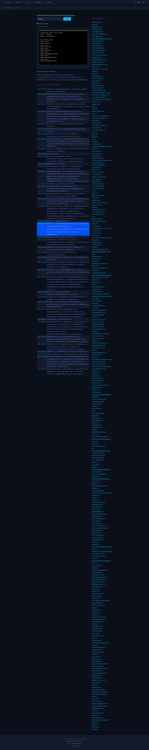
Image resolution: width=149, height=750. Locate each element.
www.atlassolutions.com (100, 668)
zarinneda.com (96, 167)
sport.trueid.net (97, 596)
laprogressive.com (98, 713)
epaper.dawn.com (54, 359)
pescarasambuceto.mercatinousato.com (62, 144)
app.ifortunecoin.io (98, 195)
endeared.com (96, 392)
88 (45, 292)
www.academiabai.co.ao (70, 336)
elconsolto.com (52, 211)
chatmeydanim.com (98, 111)
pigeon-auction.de (66, 213)
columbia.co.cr (96, 245)
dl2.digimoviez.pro (98, 324)
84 (45, 257)
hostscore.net (70, 106)
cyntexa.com (79, 94)
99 (45, 369)
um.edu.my (95, 488)
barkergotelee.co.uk (75, 287)
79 (45, 224)
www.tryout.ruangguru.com (101, 95)
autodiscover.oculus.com (100, 69)
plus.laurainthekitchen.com (57, 282)
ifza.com (61, 199)
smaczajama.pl (52, 287)
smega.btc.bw (96, 259)
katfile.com (95, 266)
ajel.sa (79, 374)
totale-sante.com (97, 530)
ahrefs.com (95, 542)
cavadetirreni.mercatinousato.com (75, 139)
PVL (78, 746)
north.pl (73, 80)
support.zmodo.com (75, 161)
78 (45, 221)
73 (45, 183)
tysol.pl (83, 341)
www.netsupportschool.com (68, 124)
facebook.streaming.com (100, 694)
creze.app (95, 303)
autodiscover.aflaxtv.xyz (100, 263)
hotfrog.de (50, 146)
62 (45, 111)
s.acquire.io (95, 371)
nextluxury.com (97, 102)
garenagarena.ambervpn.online (102, 359)
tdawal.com (64, 329)
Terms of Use (78, 741)
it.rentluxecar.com (64, 319)
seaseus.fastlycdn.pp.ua (99, 706)
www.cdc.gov (96, 81)
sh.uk (86, 106)
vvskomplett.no (64, 119)
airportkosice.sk (52, 191)
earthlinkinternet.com (99, 209)
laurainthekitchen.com (78, 277)
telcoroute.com (97, 682)
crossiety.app (51, 319)
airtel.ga (94, 207)
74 (45, 186)
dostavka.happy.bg (61, 111)
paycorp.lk (95, 270)
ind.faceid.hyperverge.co (100, 436)
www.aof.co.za (96, 230)
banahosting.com (53, 166)
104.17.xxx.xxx (96, 418)
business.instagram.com (99, 268)
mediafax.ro (51, 267)
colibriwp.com (51, 240)
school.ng (95, 434)
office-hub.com (52, 344)
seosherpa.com (52, 154)
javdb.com (95, 74)
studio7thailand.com (76, 159)
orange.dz (95, 406)
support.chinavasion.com (55, 104)
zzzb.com (95, 308)
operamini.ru (96, 465)
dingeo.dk (60, 169)
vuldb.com (73, 134)
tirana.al (40, 26)
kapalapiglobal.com (98, 511)
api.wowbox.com (97, 586)
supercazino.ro (53, 218)
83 (45, 252)
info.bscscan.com (64, 324)
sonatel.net (95, 397)
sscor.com (71, 149)
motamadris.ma (97, 661)
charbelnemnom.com (54, 186)
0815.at (49, 206)
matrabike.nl (70, 242)
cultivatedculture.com (54, 114)
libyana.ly (95, 247)
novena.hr (50, 101)
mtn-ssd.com (96, 235)
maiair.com (73, 282)
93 (45, 322)
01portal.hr (50, 341)
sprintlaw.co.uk (82, 351)
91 (45, 309)
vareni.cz (50, 221)
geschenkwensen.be (54, 339)
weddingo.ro (77, 317)
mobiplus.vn (96, 624)
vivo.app (94, 558)
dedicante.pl (51, 259)
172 (39, 89)
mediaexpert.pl (97, 425)
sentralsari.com (53, 284)
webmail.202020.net (54, 307)
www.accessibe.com (98, 455)
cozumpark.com (52, 269)
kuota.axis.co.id (97, 404)
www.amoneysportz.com (100, 486)
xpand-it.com (51, 364)
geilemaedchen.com (80, 297)
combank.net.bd (97, 626)
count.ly (94, 607)
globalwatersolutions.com (56, 237)
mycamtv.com (96, 233)
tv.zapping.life (96, 144)
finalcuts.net (96, 67)
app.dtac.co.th (96, 383)
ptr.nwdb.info (80, 194)
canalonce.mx (81, 257)
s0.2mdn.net (96, 481)
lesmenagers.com (59, 149)
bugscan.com (96, 612)
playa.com (95, 223)
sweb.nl (94, 106)
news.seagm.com (97, 36)
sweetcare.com (65, 99)
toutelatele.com (81, 344)
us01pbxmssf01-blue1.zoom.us (101, 366)
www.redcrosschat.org (99, 97)
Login (138, 2)
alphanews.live (70, 201)
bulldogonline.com (80, 206)
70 (45, 164)
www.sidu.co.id (97, 408)
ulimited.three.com (98, 635)
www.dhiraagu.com (98, 186)
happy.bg (50, 111)
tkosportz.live (96, 289)
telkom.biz (95, 725)
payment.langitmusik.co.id (100, 385)
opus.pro (59, 196)
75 (45, 193)
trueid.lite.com (96, 376)
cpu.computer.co (97, 701)
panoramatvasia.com (98, 518)
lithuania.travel (61, 366)
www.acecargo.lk (97, 631)
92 (45, 319)
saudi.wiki (63, 191)
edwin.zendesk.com (98, 413)
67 (41, 89)
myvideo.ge (65, 292)
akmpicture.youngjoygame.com (102, 551)
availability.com (97, 427)
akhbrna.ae (50, 156)
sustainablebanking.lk (99, 221)
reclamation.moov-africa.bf (101, 333)
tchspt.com (51, 314)
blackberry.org (96, 675)
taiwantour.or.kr (69, 257)
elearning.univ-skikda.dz (100, 692)
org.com (94, 638)
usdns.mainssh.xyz (98, 338)
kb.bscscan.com (77, 324)
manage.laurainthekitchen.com (78, 279)
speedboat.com (97, 57)
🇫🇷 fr (144, 2)
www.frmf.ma (63, 240)
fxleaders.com (52, 164)
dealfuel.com (51, 208)
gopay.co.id (95, 83)
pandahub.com (52, 299)
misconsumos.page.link (99, 577)
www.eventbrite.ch (98, 315)
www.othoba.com (77, 361)
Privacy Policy (70, 741)
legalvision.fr (78, 213)
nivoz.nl (79, 216)
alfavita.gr (64, 304)
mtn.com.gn (95, 633)
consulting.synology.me (99, 570)
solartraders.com (72, 104)
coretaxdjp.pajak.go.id (99, 352)
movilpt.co (95, 137)
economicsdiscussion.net (55, 242)
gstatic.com (95, 280)
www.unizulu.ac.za (98, 652)
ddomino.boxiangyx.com (100, 202)
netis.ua (94, 549)
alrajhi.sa (94, 71)
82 (45, 247)
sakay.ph (70, 249)
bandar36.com (96, 509)
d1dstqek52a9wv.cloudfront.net (102, 493)
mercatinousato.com (54, 139)
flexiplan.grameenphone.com (101, 92)
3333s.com (58, 206)
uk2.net (79, 106)
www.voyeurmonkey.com (55, 254)
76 (45, 198)
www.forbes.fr (60, 331)
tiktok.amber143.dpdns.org (56, 349)
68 (45, 154)
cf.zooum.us (96, 727)
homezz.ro (70, 244)
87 (45, 277)
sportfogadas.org (83, 272)
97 (45, 354)
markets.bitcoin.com (54, 312)
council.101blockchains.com (72, 171)
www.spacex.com (97, 31)
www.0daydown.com (54, 94)
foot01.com (84, 114)
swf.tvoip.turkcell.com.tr (99, 55)
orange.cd (95, 497)
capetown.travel (69, 196)
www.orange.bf (97, 301)
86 (45, 269)
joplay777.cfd (96, 170)
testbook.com (96, 127)
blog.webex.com (97, 151)
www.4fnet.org (82, 242)
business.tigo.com (97, 172)
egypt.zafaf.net (61, 374)
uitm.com (95, 685)
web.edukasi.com (97, 420)
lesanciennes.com (69, 186)
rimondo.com (72, 179)
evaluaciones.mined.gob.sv (100, 528)
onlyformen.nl (61, 341)
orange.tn (95, 645)
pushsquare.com (52, 99)
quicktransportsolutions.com (57, 159)
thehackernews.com (66, 344)
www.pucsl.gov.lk (97, 537)
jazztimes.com (79, 339)
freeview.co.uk (73, 136)
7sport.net (50, 196)
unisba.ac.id (73, 346)
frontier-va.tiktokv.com (99, 177)
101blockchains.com (54, 171)
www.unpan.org (73, 341)
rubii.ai (49, 149)
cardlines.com (51, 124)
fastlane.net (65, 189)
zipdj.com (70, 199)
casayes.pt (62, 287)
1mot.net (50, 249)
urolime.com (77, 247)
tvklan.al (50, 247)
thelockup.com (52, 119)
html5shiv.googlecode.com (100, 294)
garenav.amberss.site (98, 362)
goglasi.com (51, 176)
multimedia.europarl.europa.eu (101, 99)
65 (45, 134)
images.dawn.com (69, 359)
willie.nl (87, 216)
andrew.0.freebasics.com (100, 34)
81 (45, 240)
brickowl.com (74, 111)
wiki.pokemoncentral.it (55, 201)
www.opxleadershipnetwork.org (73, 129)
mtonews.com (53, 361)
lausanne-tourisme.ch (54, 322)
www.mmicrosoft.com (99, 617)
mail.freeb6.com (97, 29)
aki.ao (94, 139)
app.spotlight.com (53, 304)
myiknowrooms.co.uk (68, 218)
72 (43, 89)
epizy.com (95, 193)
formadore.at (51, 184)
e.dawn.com (60, 356)
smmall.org (50, 366)
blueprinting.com (97, 22)
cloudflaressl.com (97, 540)
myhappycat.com (97, 46)
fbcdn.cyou (95, 722)
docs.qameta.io (52, 136)
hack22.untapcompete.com (101, 720)
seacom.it (64, 284)
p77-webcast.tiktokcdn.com (101, 600)
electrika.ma (96, 476)
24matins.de (82, 144)
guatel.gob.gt (70, 216)
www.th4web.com (97, 322)
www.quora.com (97, 153)
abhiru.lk (94, 350)
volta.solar (73, 294)
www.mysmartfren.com (99, 343)
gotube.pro (95, 715)
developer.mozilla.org (99, 90)
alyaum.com (68, 322)
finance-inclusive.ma (98, 319)
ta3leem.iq (95, 331)
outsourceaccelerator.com (46, 77)
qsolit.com (73, 262)
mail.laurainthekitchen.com (56, 279)
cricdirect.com (52, 199)
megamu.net (51, 371)
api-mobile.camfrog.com (100, 703)
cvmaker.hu (63, 346)
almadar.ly (95, 142)
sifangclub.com (97, 516)
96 (45, 351)
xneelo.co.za (62, 203)
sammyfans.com (52, 329)
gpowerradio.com (97, 219)
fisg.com (62, 211)
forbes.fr (50, 331)
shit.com (94, 563)
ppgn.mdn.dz (96, 282)
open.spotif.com (97, 507)
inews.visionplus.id (98, 380)
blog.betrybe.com (65, 297)
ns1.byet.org (96, 495)
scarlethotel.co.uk (72, 169)
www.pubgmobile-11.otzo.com (101, 228)
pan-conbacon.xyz (98, 378)
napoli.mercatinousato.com (80, 141)
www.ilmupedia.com (98, 305)
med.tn (79, 201)
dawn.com (50, 356)
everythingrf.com (53, 252)
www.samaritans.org (98, 446)
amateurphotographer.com (66, 309)
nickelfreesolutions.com (99, 60)
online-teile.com (68, 369)
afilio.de (61, 164)
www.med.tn (51, 203)
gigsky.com (95, 591)
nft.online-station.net (65, 371)
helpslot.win (96, 544)
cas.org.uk (50, 289)
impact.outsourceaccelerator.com (68, 77)
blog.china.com (97, 205)
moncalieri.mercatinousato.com (58, 141)
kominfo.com (96, 373)
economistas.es (78, 99)
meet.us (80, 349)
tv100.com (62, 299)
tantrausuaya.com (97, 88)
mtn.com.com (96, 521)
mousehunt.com (97, 678)
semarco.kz (95, 462)
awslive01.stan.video (98, 287)
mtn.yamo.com (96, 659)
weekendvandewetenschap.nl (57, 294)
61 (45, 104)
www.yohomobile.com (68, 264)
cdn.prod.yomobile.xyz (99, 673)
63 (45, 124)
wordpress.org (96, 687)
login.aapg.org (75, 284)
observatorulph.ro (65, 317)
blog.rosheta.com (64, 89)
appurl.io (50, 272)
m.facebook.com (97, 650)
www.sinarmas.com (98, 401)
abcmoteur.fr (72, 299)
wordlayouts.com (73, 181)
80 (45, 237)
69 (45, 156)
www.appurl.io (60, 272)
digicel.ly (95, 430)
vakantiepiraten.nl (61, 221)
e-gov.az (94, 132)
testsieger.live (52, 317)
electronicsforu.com (71, 114)
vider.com (95, 441)
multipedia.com (97, 181)
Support (49, 2)
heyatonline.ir (96, 200)
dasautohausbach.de (98, 345)
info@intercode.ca (77, 743)
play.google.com (97, 256)
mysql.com (95, 341)
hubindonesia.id (97, 355)
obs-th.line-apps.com (99, 130)
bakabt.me (74, 304)
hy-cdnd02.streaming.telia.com (102, 238)
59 (45, 89)
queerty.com (63, 134)
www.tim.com (96, 532)
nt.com (94, 191)
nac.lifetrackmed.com (99, 584)
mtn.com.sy (95, 357)
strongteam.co (96, 610)
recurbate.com (84, 282)
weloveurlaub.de (76, 329)
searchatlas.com (74, 302)
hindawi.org (77, 334)
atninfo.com (68, 206)
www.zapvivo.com (98, 184)
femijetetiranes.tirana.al (52, 75)
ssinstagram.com (97, 621)
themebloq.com (52, 213)
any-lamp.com (52, 297)
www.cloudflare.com (98, 329)
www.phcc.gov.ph (78, 119)
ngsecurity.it (83, 354)
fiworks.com (67, 339)
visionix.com (76, 89)
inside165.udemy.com (99, 579)
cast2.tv (49, 131)
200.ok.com (96, 483)
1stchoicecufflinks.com (66, 184)
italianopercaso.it (81, 199)
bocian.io (95, 654)
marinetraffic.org (62, 351)
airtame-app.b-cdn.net (99, 619)
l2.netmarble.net (97, 572)
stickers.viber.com (98, 666)
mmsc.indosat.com (98, 460)
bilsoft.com (57, 354)
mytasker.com (68, 194)
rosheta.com (51, 89)
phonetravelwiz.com (98, 62)
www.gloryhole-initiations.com (57, 262)
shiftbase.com (73, 116)
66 (45, 139)
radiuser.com (96, 589)
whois (45, 26)
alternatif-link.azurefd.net (100, 277)
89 (45, 297)
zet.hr (93, 411)
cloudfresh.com (61, 302)
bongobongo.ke (97, 472)
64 (45, 129)
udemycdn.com (97, 123)
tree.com (95, 317)
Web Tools (18, 2)
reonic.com (67, 312)
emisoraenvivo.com (53, 369)
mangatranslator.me (98, 453)
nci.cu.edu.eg (96, 523)
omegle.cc (50, 302)
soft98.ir (94, 696)
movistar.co (95, 261)
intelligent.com (73, 211)
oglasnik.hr (50, 351)
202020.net (84, 304)
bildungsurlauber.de (63, 314)
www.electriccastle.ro (99, 689)
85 (45, 262)
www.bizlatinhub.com (54, 257)
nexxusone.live (96, 640)
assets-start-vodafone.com (101, 116)
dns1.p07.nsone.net (98, 85)
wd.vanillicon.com (97, 554)
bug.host (94, 24)
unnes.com (95, 568)
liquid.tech (95, 729)
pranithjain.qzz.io (97, 504)
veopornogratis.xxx (53, 109)
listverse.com (51, 116)
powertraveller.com (79, 327)
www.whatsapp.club (98, 50)
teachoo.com (51, 151)
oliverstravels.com (73, 96)
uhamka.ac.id (70, 364)
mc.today (62, 136)
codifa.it (80, 264)
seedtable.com (78, 312)
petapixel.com (42, 80)
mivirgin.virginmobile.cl (99, 399)
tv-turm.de (52, 80)
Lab (28, 2)
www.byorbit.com (97, 336)
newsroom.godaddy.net (99, 310)
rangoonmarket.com (98, 312)
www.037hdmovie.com (99, 369)
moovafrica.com (97, 671)
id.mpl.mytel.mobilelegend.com (102, 160)
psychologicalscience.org (55, 244)
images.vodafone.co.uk (99, 526)
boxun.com (50, 277)
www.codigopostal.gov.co (100, 643)
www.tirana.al (67, 75)
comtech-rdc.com (97, 593)
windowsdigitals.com (67, 269)
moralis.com (51, 169)
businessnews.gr (78, 314)
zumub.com (95, 149)
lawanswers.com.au (63, 156)
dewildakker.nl (82, 364)
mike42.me (95, 415)
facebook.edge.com (98, 53)
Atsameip (16, 7)
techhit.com (83, 262)
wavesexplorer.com (53, 129)
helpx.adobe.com (97, 603)
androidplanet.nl (76, 189)
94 (45, 336)
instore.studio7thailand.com (56, 161)
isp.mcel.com (96, 500)
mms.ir (94, 284)
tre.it (93, 216)
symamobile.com (97, 76)
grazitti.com (65, 166)
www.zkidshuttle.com (99, 273)
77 (45, 206)
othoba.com (64, 361)
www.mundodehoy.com (99, 432)
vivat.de (60, 364)
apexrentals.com (80, 322)
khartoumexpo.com (98, 78)
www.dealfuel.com (64, 208)
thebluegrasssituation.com (56, 181)
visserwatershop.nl (98, 48)
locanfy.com (62, 116)
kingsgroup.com (97, 27)
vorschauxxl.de (52, 346)
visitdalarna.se (60, 91)
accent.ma (95, 710)
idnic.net (94, 113)
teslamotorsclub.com (68, 252)
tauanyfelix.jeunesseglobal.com (68, 176)
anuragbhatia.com (97, 708)
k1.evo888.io (96, 298)
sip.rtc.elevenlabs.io (98, 163)
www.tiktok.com (97, 242)
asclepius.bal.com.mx (99, 680)
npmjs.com (95, 198)
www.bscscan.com (53, 327)
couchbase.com (97, 629)
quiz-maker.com (81, 369)
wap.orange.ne (96, 179)
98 (45, 356)
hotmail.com (96, 104)
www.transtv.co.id (97, 535)
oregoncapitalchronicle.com (56, 179)
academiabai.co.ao (53, 336)
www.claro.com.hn (98, 575)
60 (45, 94)
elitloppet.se (82, 80)
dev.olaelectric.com (98, 214)
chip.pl (72, 351)
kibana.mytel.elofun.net (99, 514)
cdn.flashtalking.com (98, 165)
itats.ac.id (79, 269)
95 (45, 344)
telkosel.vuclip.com (98, 327)
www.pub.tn (96, 598)
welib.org (72, 374)
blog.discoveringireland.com (77, 174)
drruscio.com (77, 208)
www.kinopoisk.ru (97, 717)
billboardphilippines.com (100, 64)
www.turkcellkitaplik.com (100, 664)
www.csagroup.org (98, 490)
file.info (84, 181)
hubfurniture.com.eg (98, 348)
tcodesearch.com (53, 189)
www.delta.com (97, 43)
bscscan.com (51, 324)
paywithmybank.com (98, 647)
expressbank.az (97, 565)
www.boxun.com (62, 277)
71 (45, 166)
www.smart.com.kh (98, 188)
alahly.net (95, 109)
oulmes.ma (74, 240)
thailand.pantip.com (98, 41)
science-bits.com (53, 292)
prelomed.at (51, 309)
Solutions (38, 2)
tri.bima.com (96, 390)
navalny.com (66, 327)
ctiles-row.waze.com (98, 556)
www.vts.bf (95, 699)
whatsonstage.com (70, 354)
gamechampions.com (54, 194)
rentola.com (71, 237)
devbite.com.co (97, 387)
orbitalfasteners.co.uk (54, 121)
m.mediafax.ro (62, 267)
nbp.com (94, 134)
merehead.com (52, 134)
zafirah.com (95, 422)
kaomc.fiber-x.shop (98, 582)
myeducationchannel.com (56, 96)
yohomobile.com (52, 264)
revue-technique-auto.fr (55, 216)
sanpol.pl (61, 151)
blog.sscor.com (82, 149)
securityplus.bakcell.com (100, 118)
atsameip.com (96, 657)
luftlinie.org (71, 349)
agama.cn (95, 467)
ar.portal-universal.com (99, 125)
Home (8, 2)
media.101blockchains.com (56, 174)
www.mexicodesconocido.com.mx (59, 334)
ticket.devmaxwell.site (99, 474)
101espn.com (96, 240)
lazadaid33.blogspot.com (100, 249)
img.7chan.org (63, 80)
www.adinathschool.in (99, 364)
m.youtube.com (97, 174)
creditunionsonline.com (63, 247)
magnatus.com (76, 166)
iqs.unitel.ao (96, 120)
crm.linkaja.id (96, 226)
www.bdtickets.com (98, 458)
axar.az (49, 354)
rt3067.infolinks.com (98, 605)
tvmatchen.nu (59, 249)
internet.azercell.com (98, 502)
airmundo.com (68, 94)
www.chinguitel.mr (98, 212)
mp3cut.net (71, 272)
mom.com (95, 444)
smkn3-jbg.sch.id (97, 291)
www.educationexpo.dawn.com (77, 356)
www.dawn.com (83, 359)
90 (45, 302)
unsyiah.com (96, 614)
